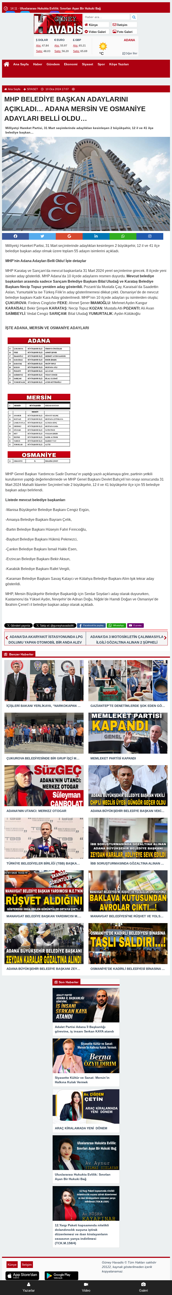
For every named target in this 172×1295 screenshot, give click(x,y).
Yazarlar (29, 1290)
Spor (101, 64)
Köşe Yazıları (119, 64)
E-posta (137, 625)
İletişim (121, 25)
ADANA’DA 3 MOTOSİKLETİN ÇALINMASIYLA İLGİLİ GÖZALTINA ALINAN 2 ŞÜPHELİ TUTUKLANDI (126, 642)
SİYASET (32, 89)
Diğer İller (131, 53)
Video (86, 1290)
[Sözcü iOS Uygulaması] (22, 1275)
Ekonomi (70, 64)
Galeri (143, 1290)
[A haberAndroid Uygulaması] (61, 1275)
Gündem (53, 64)
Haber (37, 64)
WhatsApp (118, 625)
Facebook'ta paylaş (93, 625)
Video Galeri (97, 32)
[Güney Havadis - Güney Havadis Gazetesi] (58, 23)
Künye (93, 25)
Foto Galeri (124, 32)
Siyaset (87, 64)
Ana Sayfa (21, 64)
